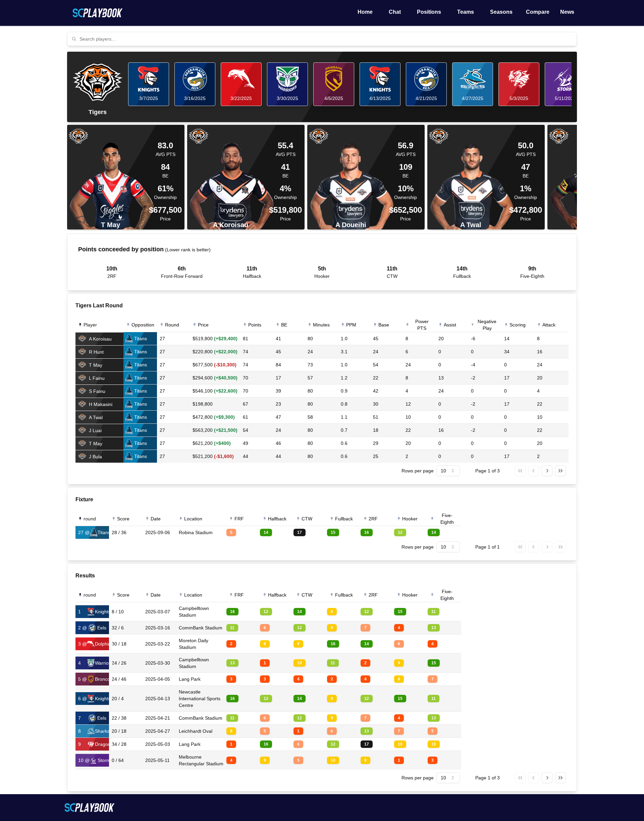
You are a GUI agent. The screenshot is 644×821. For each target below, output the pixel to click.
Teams (465, 12)
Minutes (321, 324)
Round (172, 324)
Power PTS (422, 325)
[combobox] (326, 39)
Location (193, 518)
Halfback (277, 518)
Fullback (344, 518)
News (567, 12)
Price (203, 324)
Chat (395, 12)
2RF (373, 518)
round (90, 518)
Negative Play (487, 325)
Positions (429, 12)
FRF (239, 518)
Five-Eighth (447, 519)
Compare (537, 12)
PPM (351, 324)
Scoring (517, 324)
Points (254, 324)
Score (123, 518)
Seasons (501, 12)
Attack (548, 324)
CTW (307, 518)
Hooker (410, 518)
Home (365, 12)
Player (90, 324)
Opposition (142, 324)
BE (284, 324)
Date (156, 518)
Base (383, 324)
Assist (450, 324)
